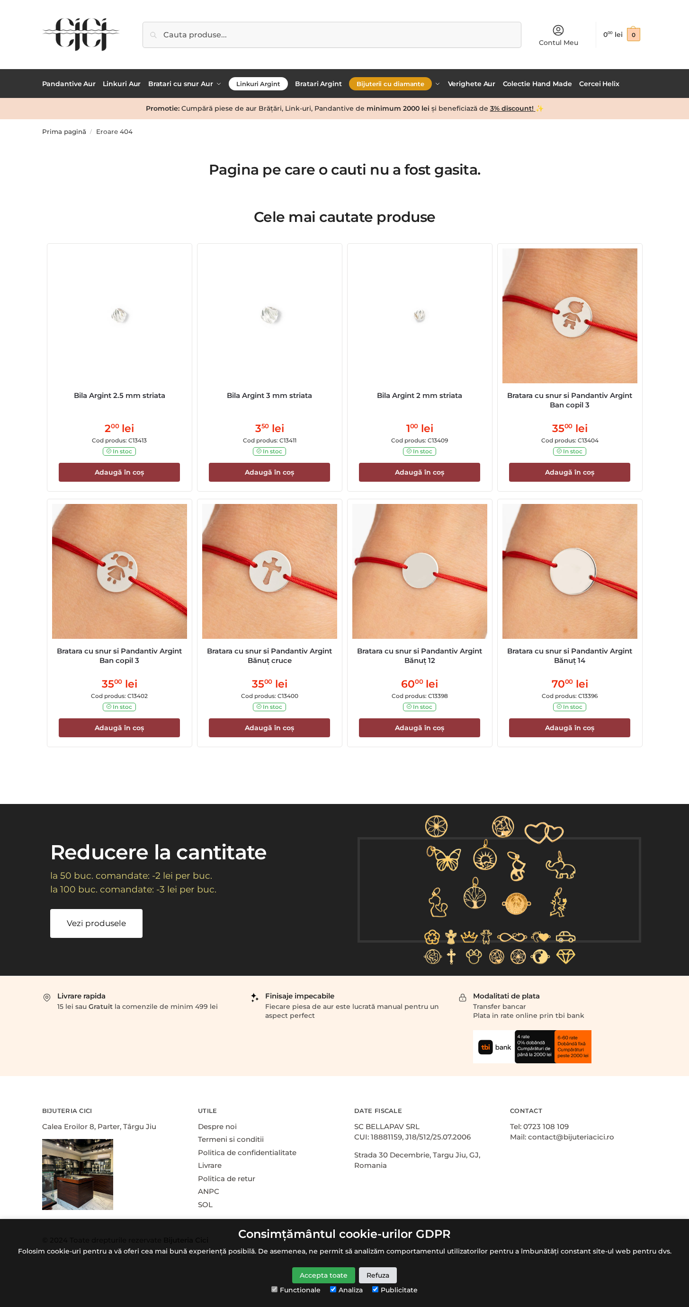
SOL (205, 1204)
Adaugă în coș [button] (119, 472)
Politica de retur (226, 1178)
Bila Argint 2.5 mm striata (119, 395)
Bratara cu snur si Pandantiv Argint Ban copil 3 (569, 400)
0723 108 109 (546, 1126)
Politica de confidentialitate (247, 1152)
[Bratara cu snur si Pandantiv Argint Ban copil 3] (569, 315)
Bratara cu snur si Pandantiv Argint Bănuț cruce (269, 655)
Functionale (300, 1290)
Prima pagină (64, 131)
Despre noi (217, 1126)
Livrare (210, 1165)
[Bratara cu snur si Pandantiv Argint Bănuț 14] (569, 571)
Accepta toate (324, 1275)
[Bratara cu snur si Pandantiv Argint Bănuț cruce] (269, 571)
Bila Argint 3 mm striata (269, 395)
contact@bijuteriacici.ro (571, 1136)
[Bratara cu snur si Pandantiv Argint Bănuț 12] (419, 571)
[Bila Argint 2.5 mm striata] (119, 315)
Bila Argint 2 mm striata (419, 395)
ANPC (208, 1191)
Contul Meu (558, 42)
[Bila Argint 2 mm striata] (419, 315)
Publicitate (399, 1290)
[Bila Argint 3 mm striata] (269, 315)
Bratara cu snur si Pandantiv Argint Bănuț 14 (569, 655)
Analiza (351, 1290)
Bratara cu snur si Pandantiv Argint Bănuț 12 (419, 655)
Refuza (378, 1275)
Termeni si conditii (231, 1139)
